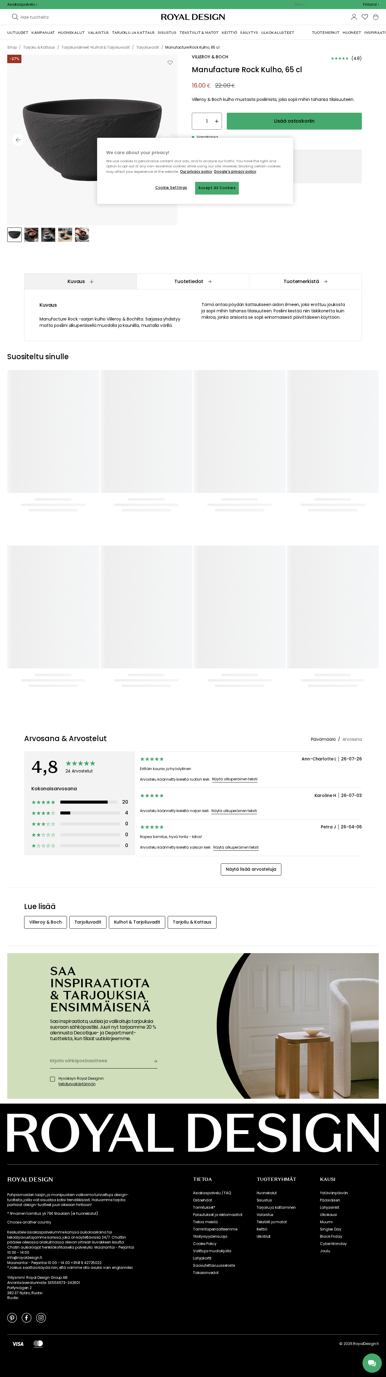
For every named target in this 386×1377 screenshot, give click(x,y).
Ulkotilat (264, 1236)
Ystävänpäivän (334, 1193)
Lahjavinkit (329, 1207)
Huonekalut (267, 1193)
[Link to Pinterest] (12, 1317)
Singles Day (330, 1229)
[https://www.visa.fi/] (18, 1344)
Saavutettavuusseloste (214, 1265)
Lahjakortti (202, 1258)
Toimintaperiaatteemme (215, 1229)
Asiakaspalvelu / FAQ (212, 1193)
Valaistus (265, 1215)
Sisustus (264, 1200)
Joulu (325, 1251)
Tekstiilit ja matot (272, 1222)
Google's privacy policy (235, 171)
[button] (371, 4)
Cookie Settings (171, 187)
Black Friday (331, 1236)
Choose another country (29, 1222)
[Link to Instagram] (41, 1317)
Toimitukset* (204, 1207)
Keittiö (262, 1229)
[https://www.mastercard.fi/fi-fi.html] (38, 1344)
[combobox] (371, 4)
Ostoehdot (202, 1200)
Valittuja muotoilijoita (212, 1251)
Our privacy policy (196, 171)
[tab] (80, 281)
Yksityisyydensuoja (210, 1236)
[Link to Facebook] (26, 1317)
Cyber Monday (333, 1244)
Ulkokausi (328, 1215)
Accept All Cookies (217, 187)
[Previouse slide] (18, 140)
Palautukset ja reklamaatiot (217, 1215)
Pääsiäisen (330, 1200)
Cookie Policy (205, 1244)
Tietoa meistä (205, 1222)
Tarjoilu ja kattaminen (276, 1207)
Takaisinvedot (206, 1273)
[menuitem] (17, 33)
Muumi (326, 1222)
